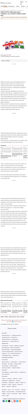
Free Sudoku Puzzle (22, 372)
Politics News (9, 386)
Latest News (4, 378)
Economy (5, 6)
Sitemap (20, 393)
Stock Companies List (5, 372)
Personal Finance (4, 382)
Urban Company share (5, 347)
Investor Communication (10, 391)
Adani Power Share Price (6, 337)
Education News (4, 384)
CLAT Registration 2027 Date (6, 355)
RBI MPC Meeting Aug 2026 (15, 353)
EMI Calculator (4, 363)
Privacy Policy (17, 389)
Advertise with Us (14, 393)
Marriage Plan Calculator (16, 367)
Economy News (20, 384)
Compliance (4, 393)
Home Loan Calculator (13, 365)
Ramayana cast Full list (18, 351)
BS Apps (7, 395)
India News (3, 386)
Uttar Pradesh (11, 6)
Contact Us (9, 393)
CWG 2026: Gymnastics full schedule (8, 351)
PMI (9, 353)
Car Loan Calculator (5, 365)
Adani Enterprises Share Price (16, 335)
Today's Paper (4, 389)
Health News (14, 384)
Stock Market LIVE (5, 345)
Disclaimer (3, 391)
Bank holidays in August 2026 (19, 345)
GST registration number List (20, 391)
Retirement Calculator (17, 363)
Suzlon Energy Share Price (6, 335)
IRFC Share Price (14, 337)
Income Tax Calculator (5, 361)
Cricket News (18, 380)
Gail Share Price (4, 353)
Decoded (23, 6)
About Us (9, 389)
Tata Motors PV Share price (6, 339)
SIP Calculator (10, 363)
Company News (9, 378)
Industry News (23, 382)
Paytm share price (15, 355)
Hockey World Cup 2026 (6, 349)
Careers (3, 395)
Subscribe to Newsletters (14, 372)
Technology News (11, 382)
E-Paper (17, 6)
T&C (13, 389)
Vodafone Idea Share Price (14, 341)
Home (2, 6)
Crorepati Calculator (14, 361)
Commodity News (4, 380)
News (7, 10)
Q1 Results (11, 345)
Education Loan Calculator (6, 367)
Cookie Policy (23, 389)
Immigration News (12, 380)
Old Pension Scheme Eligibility (16, 349)
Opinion (9, 384)
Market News (15, 378)
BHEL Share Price (15, 339)
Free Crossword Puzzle (5, 374)
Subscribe (24, 393)
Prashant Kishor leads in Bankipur (7, 357)
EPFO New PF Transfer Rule (15, 347)
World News (17, 382)
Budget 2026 (14, 386)
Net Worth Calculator (22, 361)
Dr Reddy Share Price (5, 341)
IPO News (20, 378)
